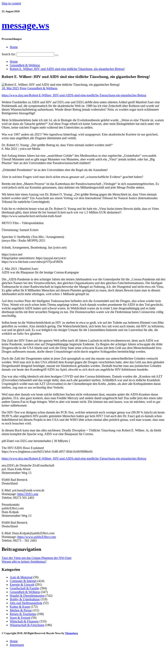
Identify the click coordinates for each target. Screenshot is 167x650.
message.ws (25, 25)
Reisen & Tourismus (23, 614)
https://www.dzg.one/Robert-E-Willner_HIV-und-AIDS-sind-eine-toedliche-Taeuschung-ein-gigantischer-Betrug (74, 95)
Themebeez (71, 633)
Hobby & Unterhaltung (25, 599)
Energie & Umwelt (22, 584)
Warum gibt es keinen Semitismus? (24, 561)
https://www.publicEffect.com (36, 537)
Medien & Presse (21, 610)
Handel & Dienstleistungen (27, 595)
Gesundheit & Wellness (42, 88)
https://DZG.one (27, 494)
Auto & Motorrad (21, 577)
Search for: (9, 54)
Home (14, 47)
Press (23, 88)
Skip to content (11, 3)
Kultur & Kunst (20, 606)
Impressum (17, 645)
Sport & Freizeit (20, 617)
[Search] (56, 55)
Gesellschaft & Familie (24, 588)
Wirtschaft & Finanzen (24, 621)
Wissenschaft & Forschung (27, 625)
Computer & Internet (23, 581)
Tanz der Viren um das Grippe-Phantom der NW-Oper (36, 558)
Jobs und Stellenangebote (26, 603)
